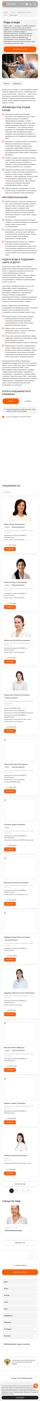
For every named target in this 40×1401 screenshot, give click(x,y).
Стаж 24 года (8, 772)
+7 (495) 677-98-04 (30, 4)
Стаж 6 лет (7, 998)
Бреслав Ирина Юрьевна (14, 1047)
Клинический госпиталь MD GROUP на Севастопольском (15, 536)
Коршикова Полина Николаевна (17, 695)
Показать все (20, 1243)
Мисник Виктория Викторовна (16, 764)
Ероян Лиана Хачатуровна (14, 524)
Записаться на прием (20, 49)
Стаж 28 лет (7, 591)
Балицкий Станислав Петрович (16, 883)
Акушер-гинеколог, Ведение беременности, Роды (18, 530)
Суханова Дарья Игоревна (14, 824)
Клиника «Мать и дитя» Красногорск (14, 710)
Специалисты (17, 84)
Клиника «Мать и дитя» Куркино (13, 721)
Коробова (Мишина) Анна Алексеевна (19, 993)
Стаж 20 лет (7, 645)
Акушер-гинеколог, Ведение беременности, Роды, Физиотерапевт (19, 702)
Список (28, 401)
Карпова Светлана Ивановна (15, 1155)
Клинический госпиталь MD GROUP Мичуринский (18, 713)
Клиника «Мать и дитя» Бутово (13, 1005)
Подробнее (10, 549)
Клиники (6, 84)
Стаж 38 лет (7, 532)
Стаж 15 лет (7, 887)
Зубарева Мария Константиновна (17, 937)
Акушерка (7, 1158)
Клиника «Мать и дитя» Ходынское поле (16, 894)
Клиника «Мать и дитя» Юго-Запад (14, 540)
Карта (11, 401)
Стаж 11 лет (7, 833)
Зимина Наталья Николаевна (15, 582)
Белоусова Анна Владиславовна (17, 640)
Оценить (14, 1364)
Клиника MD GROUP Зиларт (12, 708)
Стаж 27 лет (7, 945)
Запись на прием (20, 1272)
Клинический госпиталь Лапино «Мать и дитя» (17, 719)
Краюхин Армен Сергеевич (15, 1103)
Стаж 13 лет (7, 1108)
